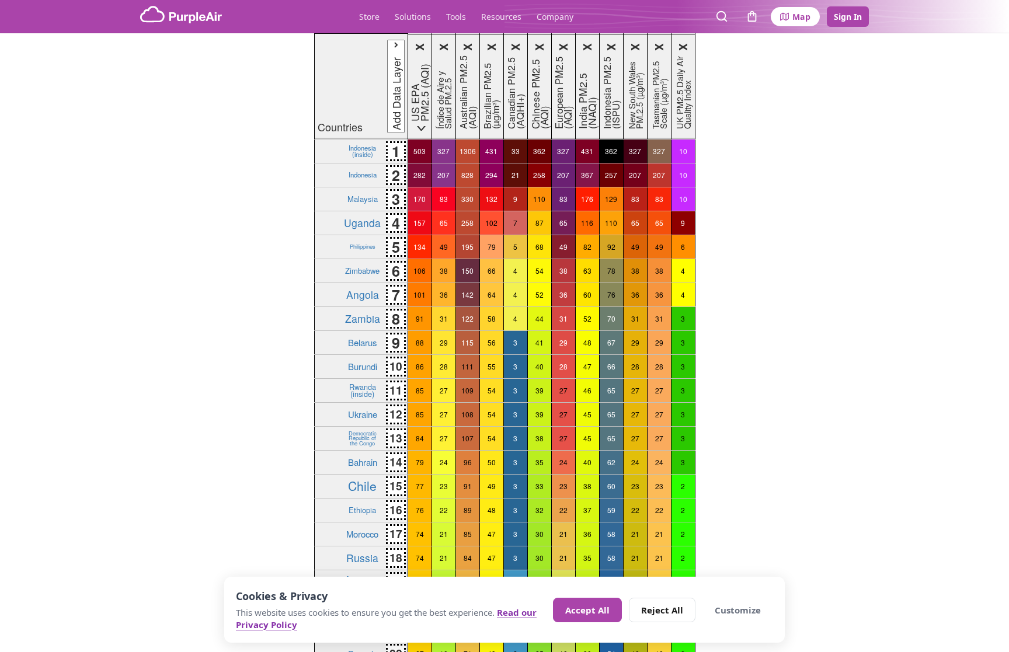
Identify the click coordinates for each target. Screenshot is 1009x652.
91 (420, 318)
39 (539, 390)
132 (491, 199)
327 (443, 151)
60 (587, 294)
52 (539, 294)
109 (467, 390)
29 (444, 342)
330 (467, 199)
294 (491, 175)
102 (491, 223)
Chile (362, 485)
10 (683, 151)
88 (420, 342)
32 (539, 510)
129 (611, 199)
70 (611, 318)
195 (467, 247)
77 (420, 486)
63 (587, 271)
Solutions (413, 16)
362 (539, 151)
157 (419, 223)
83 (444, 199)
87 (539, 223)
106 (419, 271)
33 (516, 151)
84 (420, 438)
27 (444, 390)
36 (444, 294)
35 (539, 462)
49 (444, 247)
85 (420, 390)
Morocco (362, 534)
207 (443, 175)
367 (587, 175)
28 (444, 366)
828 (467, 175)
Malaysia (362, 198)
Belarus (362, 342)
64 (492, 294)
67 (611, 342)
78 (611, 271)
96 (468, 462)
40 (539, 366)
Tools (456, 16)
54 (539, 271)
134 (419, 247)
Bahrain (362, 462)
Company (555, 16)
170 (419, 199)
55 (492, 366)
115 (467, 342)
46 (587, 390)
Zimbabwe (362, 270)
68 (539, 247)
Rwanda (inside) (362, 390)
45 (587, 414)
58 (492, 318)
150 (467, 271)
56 (492, 342)
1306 (468, 151)
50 (492, 462)
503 (419, 151)
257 (611, 175)
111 (467, 366)
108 (467, 414)
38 (444, 271)
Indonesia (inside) (362, 150)
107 (467, 438)
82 (587, 247)
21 (516, 175)
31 (444, 318)
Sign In (848, 16)
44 (539, 318)
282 (419, 175)
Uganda (362, 222)
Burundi (362, 366)
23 (444, 486)
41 (539, 342)
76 (611, 294)
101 (419, 294)
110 (539, 199)
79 (492, 247)
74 (420, 534)
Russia (362, 557)
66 (492, 271)
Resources (501, 16)
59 (611, 510)
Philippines (362, 246)
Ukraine (362, 414)
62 (611, 462)
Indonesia (363, 174)
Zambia (362, 318)
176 (587, 199)
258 (539, 175)
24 (444, 462)
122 (467, 318)
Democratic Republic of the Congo (363, 438)
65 (444, 223)
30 (539, 534)
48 (587, 342)
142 (467, 294)
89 (468, 510)
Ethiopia (362, 509)
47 (587, 366)
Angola (362, 294)
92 (611, 247)
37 (587, 510)
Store (369, 16)
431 (491, 151)
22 (444, 510)
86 (420, 366)
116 (587, 223)
